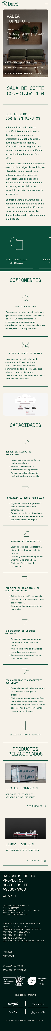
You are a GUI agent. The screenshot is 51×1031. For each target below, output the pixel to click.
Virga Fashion (19, 844)
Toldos (38, 33)
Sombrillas (14, 38)
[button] (46, 4)
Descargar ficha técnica (25, 734)
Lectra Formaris (21, 788)
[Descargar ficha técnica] (25, 726)
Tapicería (13, 33)
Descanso (27, 33)
